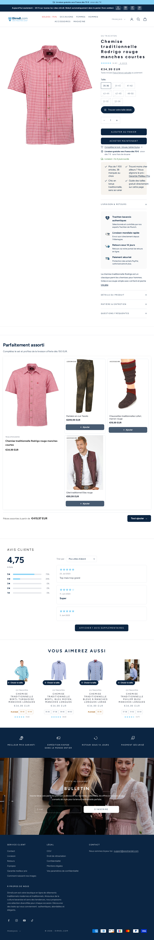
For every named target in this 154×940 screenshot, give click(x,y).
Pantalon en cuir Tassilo (77, 416)
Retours (11, 861)
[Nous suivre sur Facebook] (8, 920)
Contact (11, 851)
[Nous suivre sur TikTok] (32, 920)
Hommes (93, 17)
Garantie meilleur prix (17, 871)
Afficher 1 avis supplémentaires (101, 628)
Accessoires (63, 21)
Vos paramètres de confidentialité (63, 871)
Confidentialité (54, 861)
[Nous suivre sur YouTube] (24, 920)
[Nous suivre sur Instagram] (16, 920)
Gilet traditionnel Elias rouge (79, 492)
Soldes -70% (49, 17)
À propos (11, 866)
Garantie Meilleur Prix (139, 176)
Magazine (79, 21)
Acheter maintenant (124, 141)
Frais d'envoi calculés (122, 73)
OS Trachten (109, 36)
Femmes (80, 17)
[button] (114, 63)
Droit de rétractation (56, 856)
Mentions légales (55, 866)
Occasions (66, 17)
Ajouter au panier (124, 132)
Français (117, 19)
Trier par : (61, 559)
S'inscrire (101, 809)
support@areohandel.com (126, 851)
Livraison (11, 856)
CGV (49, 851)
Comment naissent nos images (21, 876)
